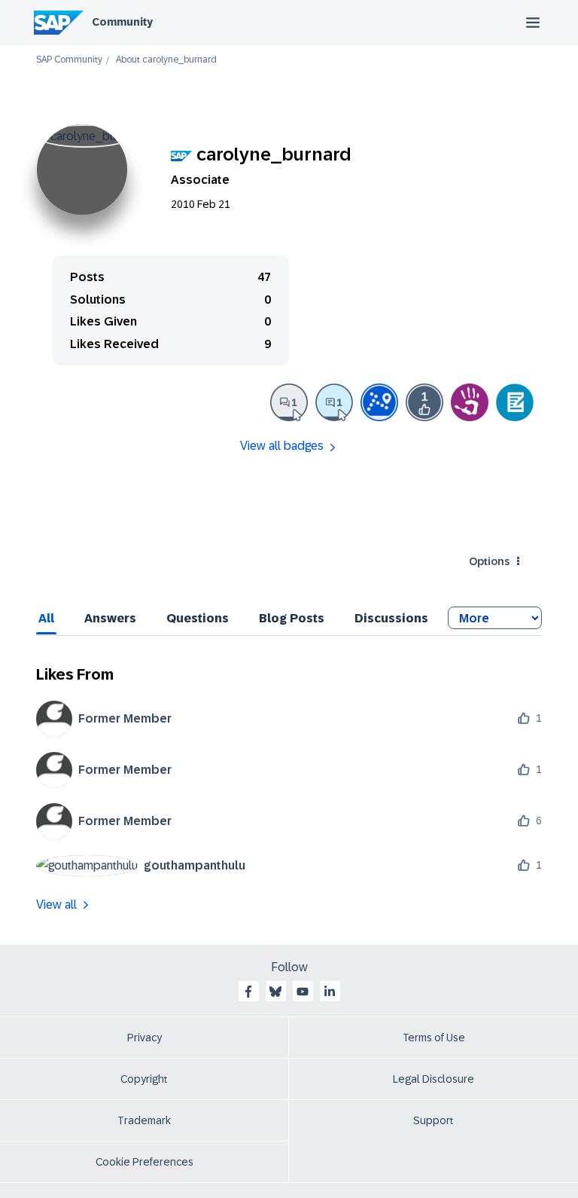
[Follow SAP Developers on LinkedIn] (330, 992)
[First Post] (289, 402)
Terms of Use (434, 1037)
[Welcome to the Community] (379, 402)
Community (122, 22)
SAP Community (69, 60)
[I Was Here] (469, 402)
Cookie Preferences (144, 1162)
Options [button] (489, 561)
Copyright (144, 1079)
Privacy (144, 1037)
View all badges (282, 445)
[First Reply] (334, 402)
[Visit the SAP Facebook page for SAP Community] (248, 992)
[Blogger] (515, 402)
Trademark (144, 1120)
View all (56, 904)
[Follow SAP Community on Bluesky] (275, 992)
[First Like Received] (424, 402)
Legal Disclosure (433, 1079)
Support (433, 1120)
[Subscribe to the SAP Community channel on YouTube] (303, 992)
